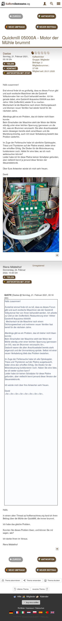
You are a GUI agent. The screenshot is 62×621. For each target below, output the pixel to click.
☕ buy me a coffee (31, 602)
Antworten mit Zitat (18, 73)
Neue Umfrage (17, 26)
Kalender (44, 596)
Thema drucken (54, 580)
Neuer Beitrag (47, 26)
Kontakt (11, 68)
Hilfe (19, 596)
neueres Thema (38, 589)
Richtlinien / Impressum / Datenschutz (31, 608)
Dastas (7, 53)
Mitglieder (30, 596)
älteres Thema (23, 589)
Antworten (47, 16)
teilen (10, 63)
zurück (16, 16)
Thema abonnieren (12, 580)
